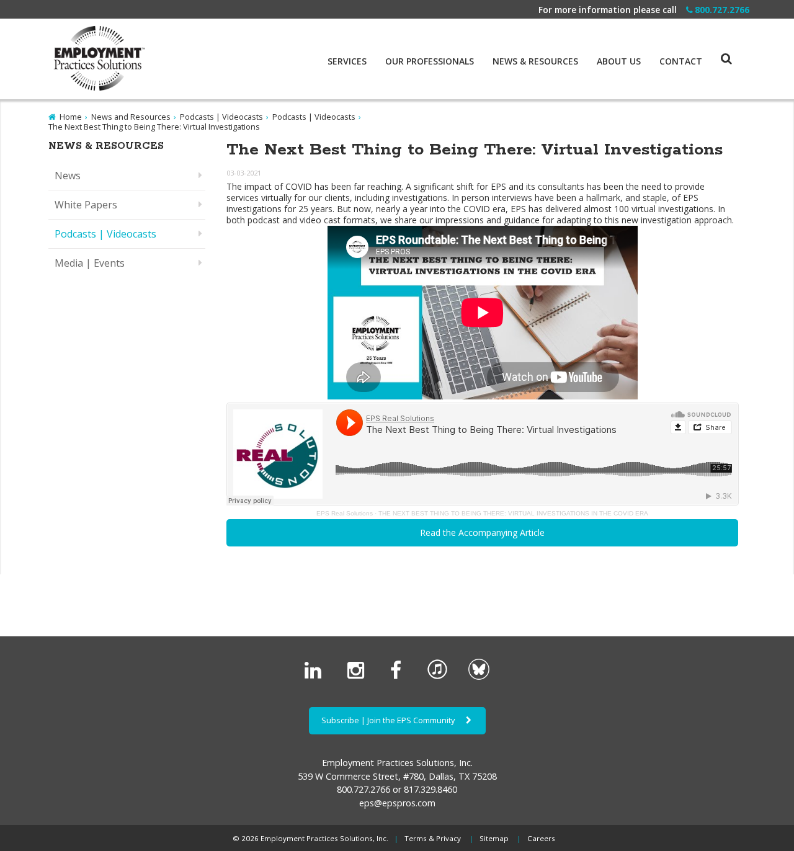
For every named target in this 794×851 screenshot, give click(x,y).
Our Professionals (429, 61)
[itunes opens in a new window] (437, 676)
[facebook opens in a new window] (398, 677)
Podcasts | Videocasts (221, 116)
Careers (541, 838)
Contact (680, 61)
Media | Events (90, 263)
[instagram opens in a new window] (358, 677)
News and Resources (131, 116)
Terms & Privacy (432, 838)
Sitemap (494, 838)
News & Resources (535, 61)
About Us (619, 61)
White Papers (86, 205)
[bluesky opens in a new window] (479, 677)
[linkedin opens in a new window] (315, 677)
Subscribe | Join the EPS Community (389, 720)
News (68, 175)
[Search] (717, 47)
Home (71, 116)
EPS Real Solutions (344, 513)
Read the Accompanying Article (482, 532)
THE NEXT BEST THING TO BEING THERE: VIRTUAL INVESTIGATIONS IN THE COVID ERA (513, 513)
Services (347, 61)
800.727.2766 (722, 10)
